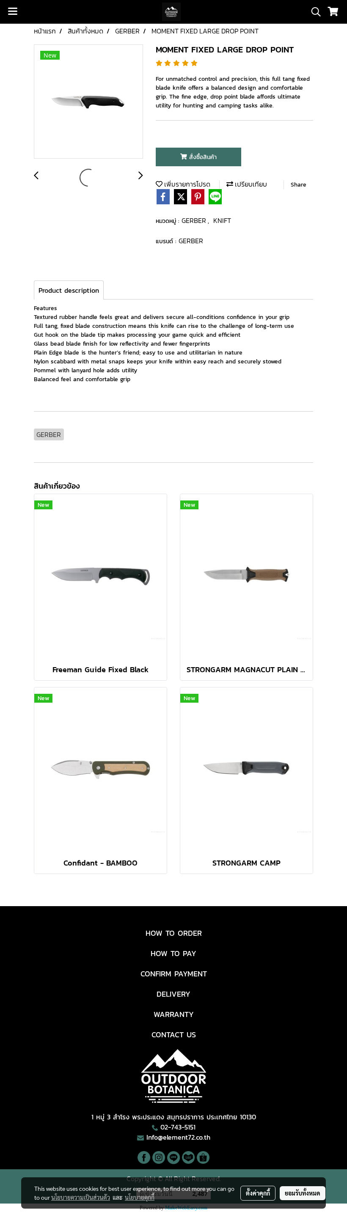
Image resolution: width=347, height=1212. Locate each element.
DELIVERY (173, 994)
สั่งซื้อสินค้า (202, 157)
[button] (313, 11)
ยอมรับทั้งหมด (302, 1193)
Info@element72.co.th (178, 1137)
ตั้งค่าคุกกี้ (258, 1193)
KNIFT (222, 220)
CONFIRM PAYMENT (173, 973)
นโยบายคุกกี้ (139, 1197)
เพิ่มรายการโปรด (186, 184)
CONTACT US (173, 1034)
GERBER (195, 220)
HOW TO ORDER (174, 933)
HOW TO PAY (173, 953)
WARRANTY (174, 1014)
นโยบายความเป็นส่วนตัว (80, 1197)
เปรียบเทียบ (250, 184)
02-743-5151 (178, 1127)
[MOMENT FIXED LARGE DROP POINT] (88, 102)
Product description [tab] (69, 290)
